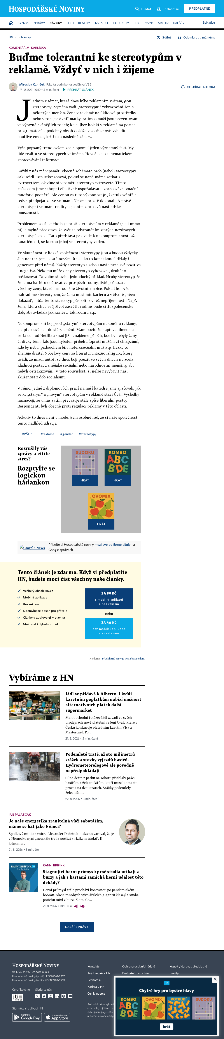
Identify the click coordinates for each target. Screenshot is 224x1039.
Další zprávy (77, 927)
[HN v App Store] (57, 1017)
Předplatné (199, 8)
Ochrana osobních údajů (138, 966)
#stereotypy (87, 434)
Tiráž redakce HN (99, 973)
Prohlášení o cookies (135, 973)
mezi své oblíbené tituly (113, 544)
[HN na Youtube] (70, 996)
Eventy (174, 973)
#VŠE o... (28, 434)
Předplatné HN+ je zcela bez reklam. (123, 658)
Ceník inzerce (96, 993)
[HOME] (11, 23)
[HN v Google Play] (27, 1017)
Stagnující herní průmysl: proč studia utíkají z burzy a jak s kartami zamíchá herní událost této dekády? (93, 877)
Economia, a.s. (40, 972)
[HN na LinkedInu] (57, 996)
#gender (66, 434)
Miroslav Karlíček (32, 84)
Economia (94, 980)
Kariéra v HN (96, 986)
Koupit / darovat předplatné (188, 966)
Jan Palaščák (20, 814)
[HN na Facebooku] (44, 996)
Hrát (85, 480)
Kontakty (94, 966)
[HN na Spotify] (63, 996)
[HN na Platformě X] (37, 996)
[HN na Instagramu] (50, 996)
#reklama (47, 434)
